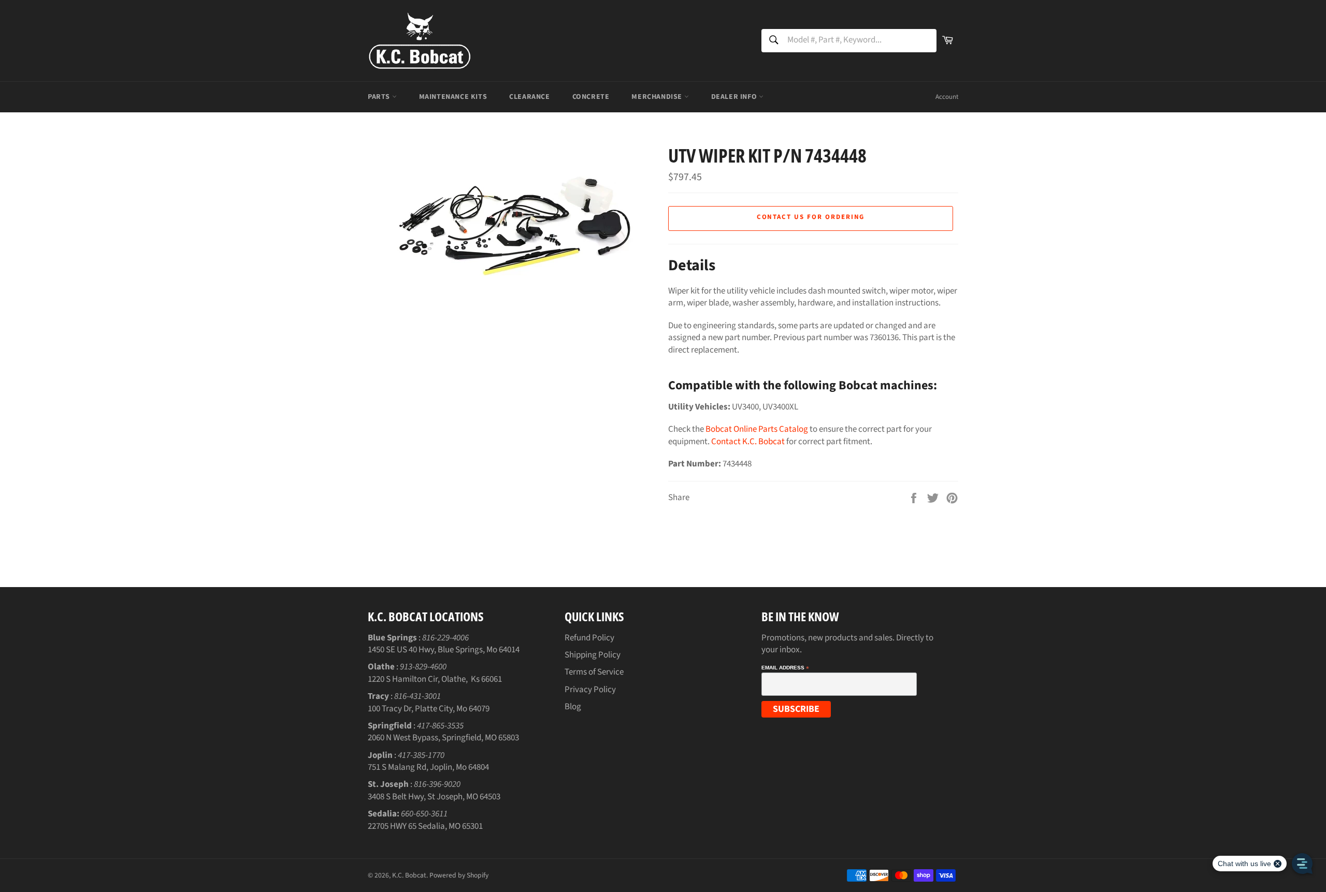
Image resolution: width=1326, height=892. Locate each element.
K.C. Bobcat (409, 875)
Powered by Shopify (458, 875)
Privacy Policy (590, 689)
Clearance (529, 97)
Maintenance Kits (453, 97)
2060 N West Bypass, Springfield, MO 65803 (443, 738)
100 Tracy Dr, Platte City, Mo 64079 (428, 709)
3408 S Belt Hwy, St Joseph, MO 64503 (434, 797)
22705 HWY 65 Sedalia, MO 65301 (425, 826)
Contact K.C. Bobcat (748, 441)
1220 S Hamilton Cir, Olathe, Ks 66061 (435, 679)
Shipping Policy (593, 655)
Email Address (785, 668)
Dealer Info (735, 97)
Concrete (591, 97)
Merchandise (657, 97)
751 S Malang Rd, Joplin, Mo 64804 (428, 767)
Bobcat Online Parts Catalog (756, 429)
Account (946, 96)
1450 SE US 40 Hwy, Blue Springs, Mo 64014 (444, 650)
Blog (573, 706)
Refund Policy (589, 638)
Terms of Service (594, 672)
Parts (380, 97)
